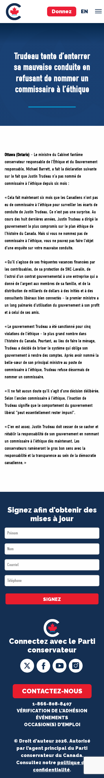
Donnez (62, 11)
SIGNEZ (52, 599)
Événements (52, 717)
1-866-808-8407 (52, 704)
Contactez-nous (52, 691)
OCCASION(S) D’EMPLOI (52, 724)
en (84, 11)
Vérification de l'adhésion (52, 711)
